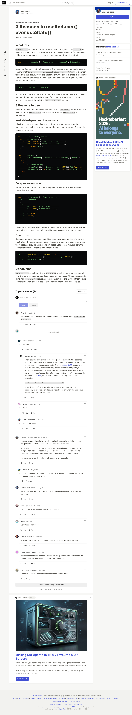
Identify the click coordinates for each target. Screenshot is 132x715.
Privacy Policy (67, 704)
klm (22, 521)
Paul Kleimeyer (26, 506)
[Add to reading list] (5, 68)
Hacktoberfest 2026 (103, 155)
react (18, 38)
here (39, 376)
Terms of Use (78, 704)
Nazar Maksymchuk (28, 552)
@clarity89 (67, 365)
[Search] (10, 3)
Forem (43, 707)
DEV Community (37, 695)
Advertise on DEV (72, 698)
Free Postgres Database (59, 701)
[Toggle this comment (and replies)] (17, 316)
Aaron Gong (27, 404)
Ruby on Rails (62, 709)
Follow (112, 17)
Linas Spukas (25, 11)
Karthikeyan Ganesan (29, 570)
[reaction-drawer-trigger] (4, 53)
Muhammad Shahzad (29, 488)
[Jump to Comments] (5, 61)
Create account (122, 3)
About (109, 698)
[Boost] (5, 75)
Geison (23, 437)
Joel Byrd (28, 356)
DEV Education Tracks (50, 698)
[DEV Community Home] (4, 3)
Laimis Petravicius (27, 537)
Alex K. (23, 313)
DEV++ (33, 698)
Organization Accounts (86, 698)
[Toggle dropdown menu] (84, 312)
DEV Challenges (24, 698)
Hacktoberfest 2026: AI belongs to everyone (109, 143)
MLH (78, 701)
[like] (24, 397)
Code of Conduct (45, 589)
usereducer (27, 38)
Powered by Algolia (66, 3)
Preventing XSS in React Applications (109, 61)
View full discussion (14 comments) (51, 585)
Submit (23, 305)
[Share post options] (5, 82)
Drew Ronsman (28, 341)
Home (15, 698)
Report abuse (58, 589)
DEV (73, 707)
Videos (39, 698)
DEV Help (62, 698)
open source (54, 707)
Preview (34, 305)
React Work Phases (103, 69)
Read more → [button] (22, 679)
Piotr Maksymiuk (29, 420)
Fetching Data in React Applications (109, 53)
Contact (115, 698)
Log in (110, 3)
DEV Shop (72, 701)
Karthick (26, 470)
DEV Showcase (100, 698)
